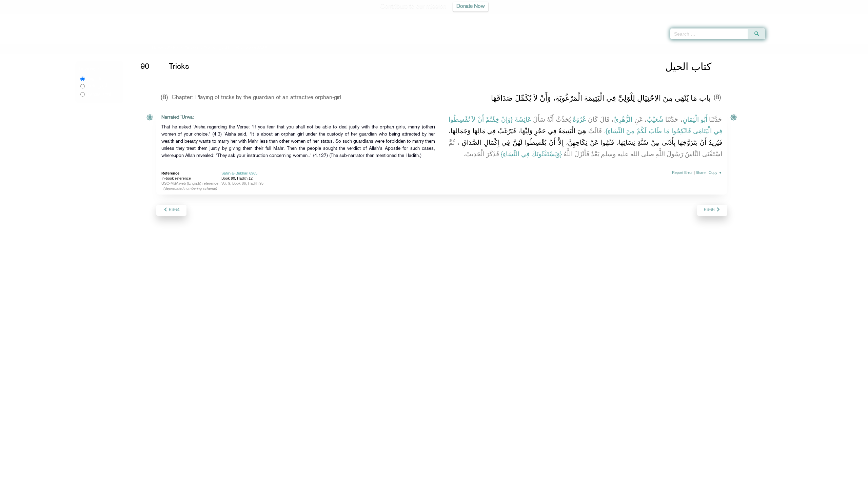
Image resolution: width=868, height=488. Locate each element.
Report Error (682, 172)
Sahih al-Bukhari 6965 (239, 173)
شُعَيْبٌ (655, 119)
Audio (851, 17)
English (94, 78)
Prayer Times (828, 17)
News (382, 481)
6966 (710, 210)
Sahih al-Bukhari (183, 48)
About (365, 481)
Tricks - (222, 48)
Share (701, 172)
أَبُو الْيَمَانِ (695, 119)
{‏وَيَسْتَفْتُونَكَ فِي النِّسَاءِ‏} (531, 154)
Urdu (97, 86)
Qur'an (783, 17)
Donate (476, 481)
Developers (429, 481)
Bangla (99, 94)
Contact (455, 481)
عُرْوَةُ (579, 119)
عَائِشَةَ (523, 119)
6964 (173, 210)
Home (157, 48)
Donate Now (470, 6)
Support (402, 481)
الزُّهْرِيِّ (622, 119)
